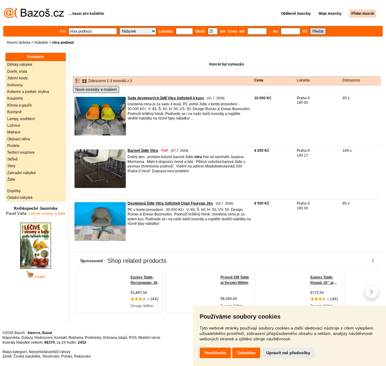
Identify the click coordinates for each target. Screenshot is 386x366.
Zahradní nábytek (21, 173)
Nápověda (11, 338)
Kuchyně (14, 112)
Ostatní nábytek (20, 198)
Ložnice (13, 125)
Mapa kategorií (14, 352)
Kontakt (60, 338)
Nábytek (41, 42)
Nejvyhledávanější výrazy (50, 352)
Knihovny (15, 85)
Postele (13, 146)
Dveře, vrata (17, 71)
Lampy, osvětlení (21, 119)
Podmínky (93, 338)
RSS (133, 338)
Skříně (12, 159)
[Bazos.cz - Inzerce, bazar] (34, 17)
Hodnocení (43, 338)
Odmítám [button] (246, 352)
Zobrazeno (351, 80)
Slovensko (50, 356)
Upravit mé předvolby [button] (288, 352)
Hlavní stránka (18, 42)
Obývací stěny (18, 139)
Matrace (14, 132)
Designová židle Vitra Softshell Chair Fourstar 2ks (170, 203)
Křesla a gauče (19, 105)
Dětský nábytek (19, 64)
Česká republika (27, 356)
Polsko (66, 356)
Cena (258, 80)
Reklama (75, 338)
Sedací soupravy (21, 152)
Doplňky (14, 191)
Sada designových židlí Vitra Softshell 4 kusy (166, 98)
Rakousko (82, 356)
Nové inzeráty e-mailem (96, 89)
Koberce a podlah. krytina (28, 92)
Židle (11, 179)
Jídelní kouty (17, 78)
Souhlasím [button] (215, 352)
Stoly (11, 166)
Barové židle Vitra (143, 150)
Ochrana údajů (115, 338)
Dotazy (27, 338)
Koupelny (15, 98)
